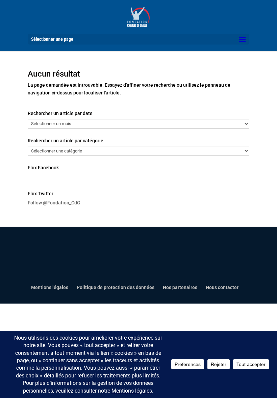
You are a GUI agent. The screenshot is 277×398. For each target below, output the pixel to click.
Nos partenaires (180, 287)
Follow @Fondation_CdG (54, 202)
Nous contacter (222, 287)
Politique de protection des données (115, 287)
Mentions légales (49, 287)
